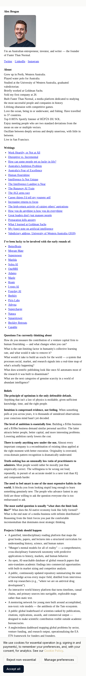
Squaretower (15, 318)
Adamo (12, 273)
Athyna (12, 304)
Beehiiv (12, 295)
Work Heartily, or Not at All (24, 152)
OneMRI (13, 268)
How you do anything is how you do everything (35, 210)
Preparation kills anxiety (22, 219)
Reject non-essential (21, 659)
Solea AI (13, 264)
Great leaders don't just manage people (30, 215)
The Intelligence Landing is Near (27, 184)
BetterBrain (14, 246)
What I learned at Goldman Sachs (27, 224)
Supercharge (15, 309)
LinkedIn (20, 61)
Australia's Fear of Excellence (25, 170)
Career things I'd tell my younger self (29, 197)
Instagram (33, 61)
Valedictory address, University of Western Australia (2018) (42, 233)
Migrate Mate (15, 250)
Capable (12, 327)
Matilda (12, 259)
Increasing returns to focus (23, 201)
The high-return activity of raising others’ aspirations (38, 206)
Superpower (15, 255)
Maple (11, 277)
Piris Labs (14, 300)
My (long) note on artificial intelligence (30, 228)
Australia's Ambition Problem (25, 166)
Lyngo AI (13, 286)
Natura (12, 313)
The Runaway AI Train (21, 188)
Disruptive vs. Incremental (23, 157)
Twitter (8, 61)
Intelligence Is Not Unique (23, 179)
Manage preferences (59, 659)
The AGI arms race (19, 192)
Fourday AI (14, 291)
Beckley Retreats (17, 322)
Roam (11, 282)
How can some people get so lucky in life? (32, 161)
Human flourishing (19, 175)
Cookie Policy (53, 650)
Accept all (13, 669)
